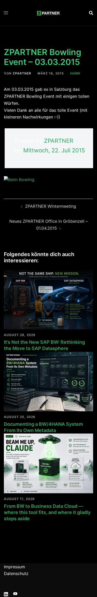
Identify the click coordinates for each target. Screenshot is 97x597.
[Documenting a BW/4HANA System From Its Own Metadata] (48, 381)
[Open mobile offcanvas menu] (6, 12)
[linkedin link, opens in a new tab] (6, 593)
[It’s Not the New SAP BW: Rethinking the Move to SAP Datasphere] (48, 299)
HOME (75, 73)
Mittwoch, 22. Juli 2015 (54, 150)
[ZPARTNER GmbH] (48, 12)
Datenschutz (16, 573)
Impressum (14, 566)
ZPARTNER (22, 73)
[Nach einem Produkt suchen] (91, 13)
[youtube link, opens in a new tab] (15, 593)
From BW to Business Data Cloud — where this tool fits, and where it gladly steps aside (47, 512)
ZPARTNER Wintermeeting (50, 206)
